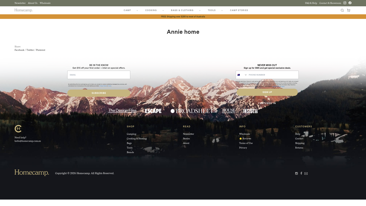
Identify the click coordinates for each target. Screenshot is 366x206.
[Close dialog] (235, 68)
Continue (155, 133)
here (151, 116)
